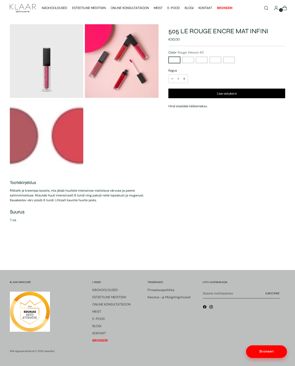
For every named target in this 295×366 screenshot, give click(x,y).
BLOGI (96, 326)
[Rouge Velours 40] (174, 60)
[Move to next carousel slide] (282, 256)
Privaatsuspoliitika (161, 290)
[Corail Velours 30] (215, 60)
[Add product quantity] (172, 79)
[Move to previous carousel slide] (272, 256)
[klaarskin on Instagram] (211, 307)
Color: (186, 52)
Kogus (172, 70)
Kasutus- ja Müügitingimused (169, 297)
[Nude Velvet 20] (202, 60)
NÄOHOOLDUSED (105, 290)
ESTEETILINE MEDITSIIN (109, 297)
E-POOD (98, 319)
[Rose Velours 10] (188, 60)
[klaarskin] (23, 8)
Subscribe (272, 293)
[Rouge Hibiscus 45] (229, 60)
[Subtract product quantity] (184, 79)
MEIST (96, 311)
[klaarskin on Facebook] (205, 307)
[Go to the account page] (275, 8)
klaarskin (49, 351)
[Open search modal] (266, 8)
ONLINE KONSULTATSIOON (111, 304)
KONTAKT (99, 333)
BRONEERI (100, 340)
